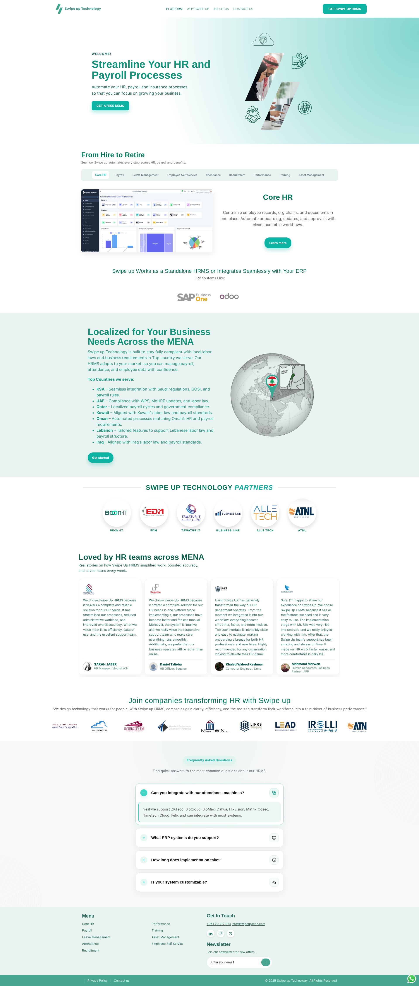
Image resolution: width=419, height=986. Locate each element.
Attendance (90, 943)
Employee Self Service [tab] (182, 175)
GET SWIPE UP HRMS (344, 9)
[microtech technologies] (111, 726)
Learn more (278, 242)
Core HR (88, 924)
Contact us (121, 980)
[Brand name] (71, 726)
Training (157, 930)
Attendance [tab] (213, 175)
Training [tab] (284, 175)
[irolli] (260, 726)
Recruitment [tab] (237, 175)
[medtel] (152, 726)
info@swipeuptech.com (248, 924)
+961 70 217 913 (219, 924)
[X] (231, 933)
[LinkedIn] (211, 933)
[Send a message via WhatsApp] (412, 979)
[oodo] (229, 296)
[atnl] (296, 726)
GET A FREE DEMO (110, 105)
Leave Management (96, 937)
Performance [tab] (262, 175)
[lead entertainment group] (223, 726)
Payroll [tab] (119, 175)
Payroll (87, 930)
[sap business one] (194, 296)
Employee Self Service (168, 943)
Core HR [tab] (100, 175)
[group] (110, 627)
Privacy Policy (98, 980)
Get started (100, 457)
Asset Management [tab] (311, 175)
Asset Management (165, 937)
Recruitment (90, 950)
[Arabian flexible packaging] (366, 726)
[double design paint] (331, 726)
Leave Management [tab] (145, 175)
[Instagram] (221, 933)
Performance (161, 924)
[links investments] (188, 726)
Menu (88, 916)
